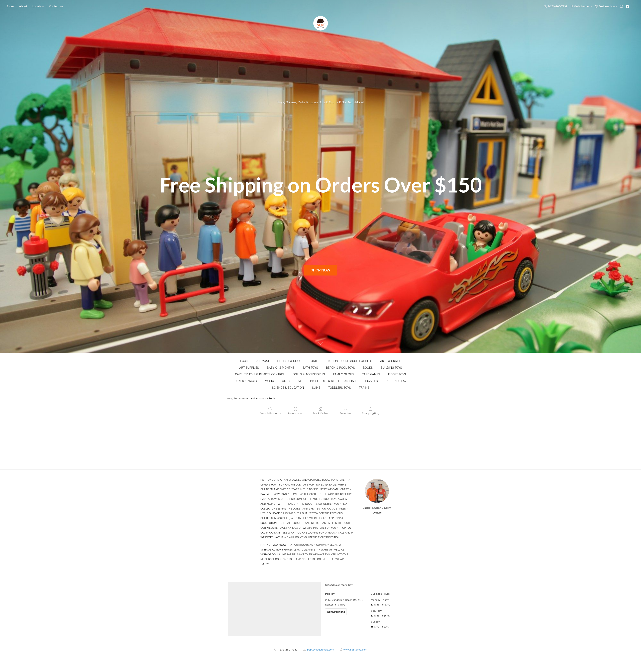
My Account (295, 413)
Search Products (270, 413)
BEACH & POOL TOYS (340, 368)
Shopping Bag (370, 413)
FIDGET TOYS (397, 374)
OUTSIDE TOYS (292, 381)
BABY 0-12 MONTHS (280, 368)
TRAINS (364, 388)
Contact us (56, 6)
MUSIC (269, 381)
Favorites (345, 413)
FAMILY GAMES (343, 374)
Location (38, 6)
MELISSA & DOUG (289, 361)
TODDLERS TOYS (339, 388)
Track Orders (320, 413)
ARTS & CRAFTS (391, 361)
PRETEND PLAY (396, 381)
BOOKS (368, 368)
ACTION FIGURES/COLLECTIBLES (350, 361)
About (23, 6)
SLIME (316, 388)
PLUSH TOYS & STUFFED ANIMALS (333, 381)
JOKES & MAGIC (246, 381)
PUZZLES (371, 381)
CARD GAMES (371, 374)
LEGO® (243, 361)
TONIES (314, 361)
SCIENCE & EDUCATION (288, 388)
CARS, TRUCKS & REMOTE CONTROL (260, 374)
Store (10, 6)
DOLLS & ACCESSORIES (309, 374)
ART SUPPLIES (249, 368)
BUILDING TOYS (391, 368)
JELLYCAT (262, 361)
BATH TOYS (310, 368)
